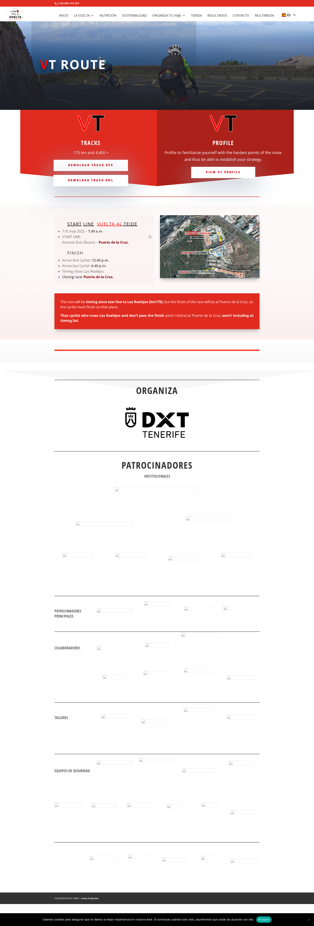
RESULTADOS (217, 15)
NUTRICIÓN (108, 15)
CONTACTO (241, 15)
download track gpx (90, 165)
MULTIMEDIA (264, 15)
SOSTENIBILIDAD (134, 15)
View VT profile (223, 172)
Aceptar (263, 919)
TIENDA (196, 15)
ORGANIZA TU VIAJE (166, 15)
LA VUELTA (82, 15)
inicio (63, 15)
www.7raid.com (89, 898)
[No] (309, 919)
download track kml (91, 180)
